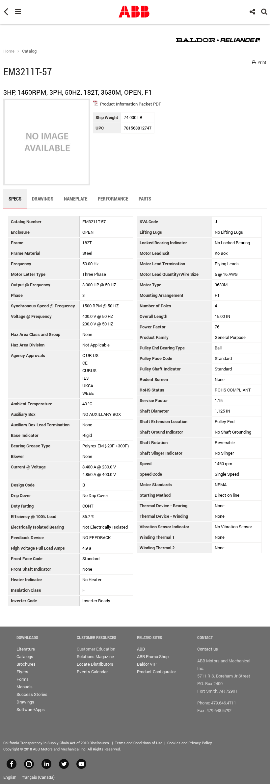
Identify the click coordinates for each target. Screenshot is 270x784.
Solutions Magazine (95, 656)
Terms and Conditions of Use (138, 742)
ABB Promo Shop (153, 656)
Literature (25, 649)
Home (8, 51)
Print (261, 62)
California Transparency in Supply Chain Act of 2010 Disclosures (56, 742)
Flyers (22, 672)
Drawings (25, 702)
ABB (141, 649)
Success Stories (31, 694)
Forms (22, 679)
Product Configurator (156, 672)
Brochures (26, 664)
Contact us (207, 649)
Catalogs (24, 656)
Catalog (29, 51)
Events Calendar (92, 672)
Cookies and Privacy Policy (189, 742)
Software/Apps (30, 709)
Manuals (24, 687)
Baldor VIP (146, 664)
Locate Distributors (95, 664)
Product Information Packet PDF (130, 104)
